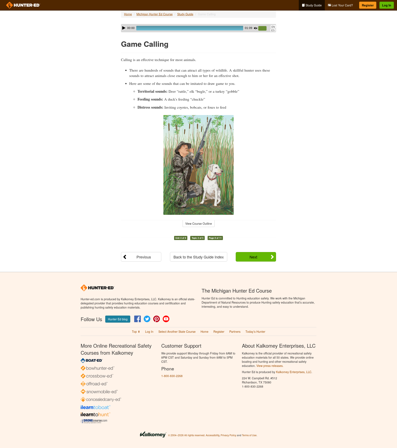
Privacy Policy (228, 435)
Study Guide (313, 5)
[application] (198, 28)
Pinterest (156, 319)
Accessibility (212, 435)
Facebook (137, 319)
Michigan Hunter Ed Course (154, 14)
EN (273, 26)
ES (273, 30)
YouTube (166, 319)
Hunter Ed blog (118, 319)
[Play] (124, 28)
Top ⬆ (136, 331)
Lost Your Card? (342, 5)
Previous (143, 256)
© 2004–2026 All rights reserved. (186, 435)
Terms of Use (249, 435)
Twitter (147, 319)
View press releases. (269, 366)
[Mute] (255, 28)
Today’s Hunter (255, 331)
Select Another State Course (177, 331)
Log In (386, 5)
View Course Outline (198, 223)
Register (368, 5)
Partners (234, 331)
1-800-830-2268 (172, 376)
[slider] (264, 28)
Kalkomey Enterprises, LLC (293, 372)
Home (128, 14)
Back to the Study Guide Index (198, 256)
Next (253, 256)
